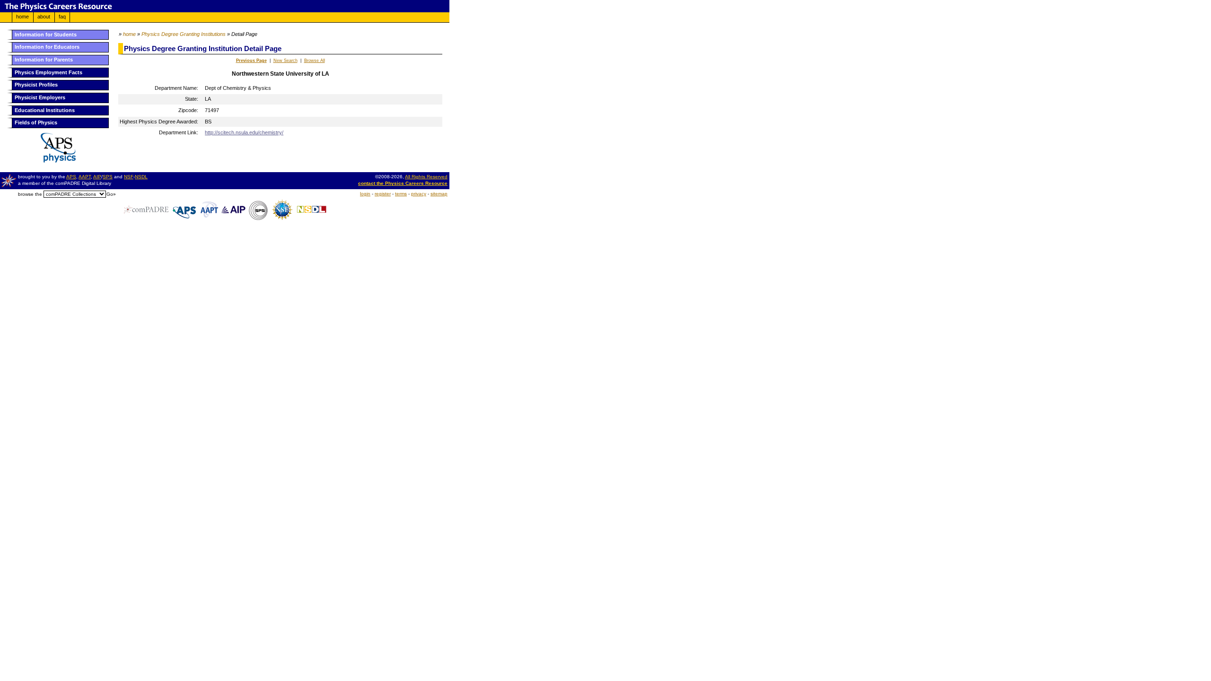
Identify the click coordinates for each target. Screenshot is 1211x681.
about (43, 16)
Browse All (314, 60)
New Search (285, 60)
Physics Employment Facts (48, 72)
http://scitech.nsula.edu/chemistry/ (244, 132)
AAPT (85, 176)
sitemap (439, 193)
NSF (128, 176)
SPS (108, 176)
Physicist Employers (40, 97)
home (22, 16)
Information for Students (46, 34)
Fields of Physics (36, 122)
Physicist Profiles (36, 84)
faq (62, 16)
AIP (97, 176)
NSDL (141, 176)
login (365, 193)
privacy (418, 193)
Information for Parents (44, 59)
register (383, 193)
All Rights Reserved (426, 176)
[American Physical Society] (55, 161)
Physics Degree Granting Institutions (183, 34)
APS (71, 176)
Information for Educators (47, 47)
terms (401, 193)
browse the (30, 194)
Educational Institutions (45, 110)
